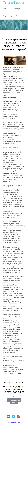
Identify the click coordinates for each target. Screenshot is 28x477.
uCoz (14, 421)
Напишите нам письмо (15, 401)
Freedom (21, 361)
